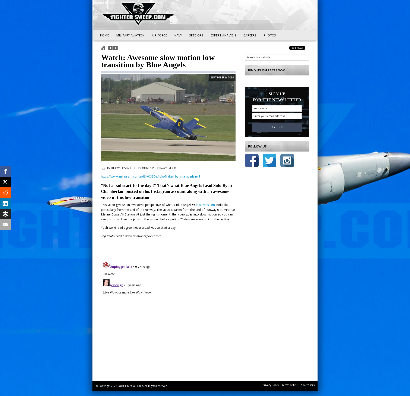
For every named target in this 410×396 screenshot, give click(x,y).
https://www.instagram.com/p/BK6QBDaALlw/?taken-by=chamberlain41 (150, 176)
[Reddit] (5, 192)
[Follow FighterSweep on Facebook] (252, 161)
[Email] (5, 224)
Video (172, 168)
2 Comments (146, 168)
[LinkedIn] (5, 203)
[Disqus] (168, 312)
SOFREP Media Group (130, 386)
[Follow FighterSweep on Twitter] (269, 161)
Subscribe (277, 127)
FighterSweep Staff (118, 168)
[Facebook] (5, 171)
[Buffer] (5, 214)
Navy (163, 168)
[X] (5, 182)
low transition (205, 205)
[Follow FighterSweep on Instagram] (287, 161)
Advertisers (308, 385)
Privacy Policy (271, 385)
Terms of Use (290, 385)
